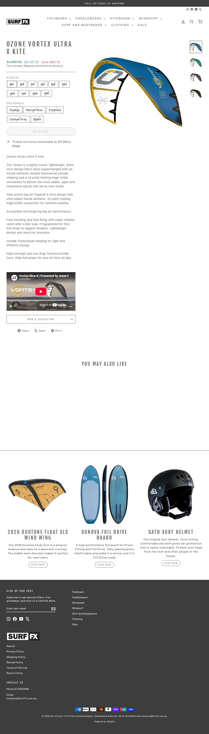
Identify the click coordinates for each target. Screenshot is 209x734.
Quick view (29, 417)
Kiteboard (121, 18)
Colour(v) (15, 103)
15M (46, 93)
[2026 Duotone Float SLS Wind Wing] (38, 494)
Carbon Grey (18, 119)
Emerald (55, 110)
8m (22, 84)
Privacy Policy (15, 651)
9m (12, 84)
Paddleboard (89, 18)
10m (35, 93)
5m (53, 84)
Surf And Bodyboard (83, 25)
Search (11, 646)
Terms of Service (17, 667)
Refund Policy (15, 662)
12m (12, 93)
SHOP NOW (104, 565)
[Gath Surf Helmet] (171, 494)
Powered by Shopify (104, 721)
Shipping (29, 65)
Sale (142, 25)
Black (37, 119)
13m (64, 84)
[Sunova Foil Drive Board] (104, 494)
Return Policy (15, 673)
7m (33, 84)
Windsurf (149, 18)
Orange (15, 110)
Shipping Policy (16, 656)
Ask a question (40, 319)
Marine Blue (34, 110)
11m (23, 93)
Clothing (120, 25)
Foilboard (57, 18)
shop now (38, 565)
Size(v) (13, 77)
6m (43, 84)
